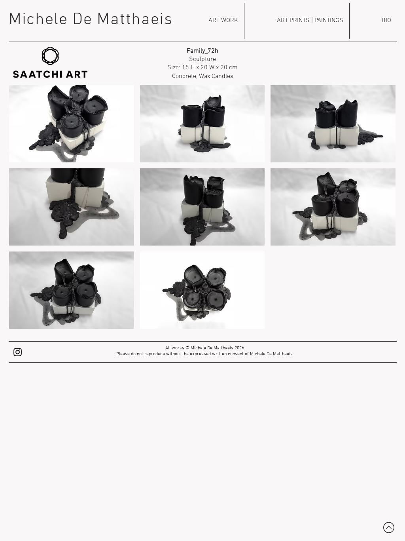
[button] (71, 123)
